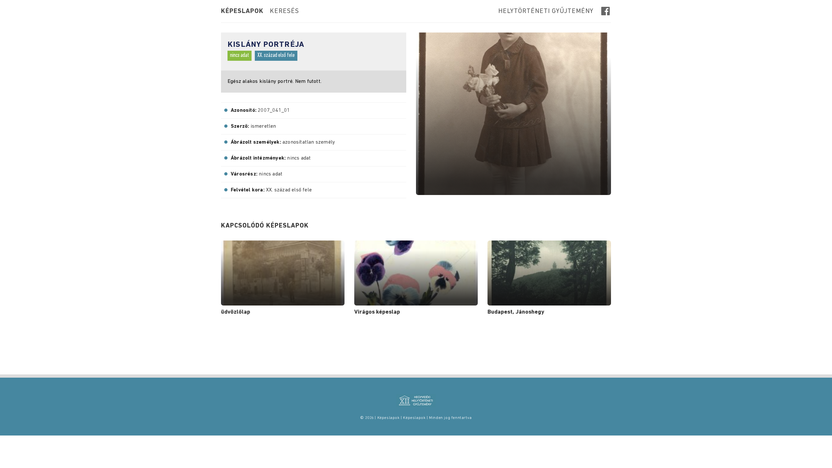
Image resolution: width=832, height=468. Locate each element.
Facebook (606, 11)
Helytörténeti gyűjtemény (545, 11)
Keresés (284, 11)
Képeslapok (242, 11)
